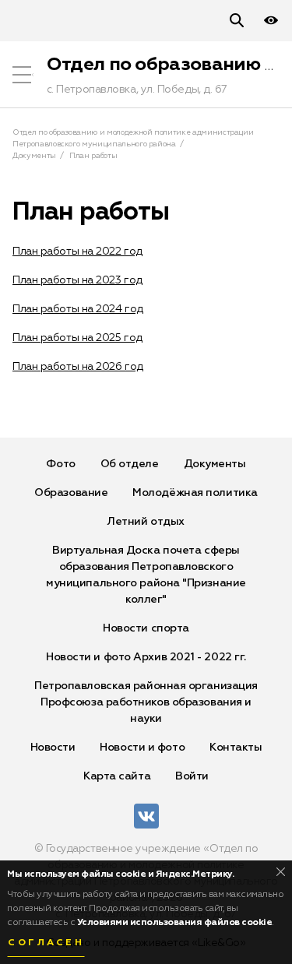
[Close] (280, 871)
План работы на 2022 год (77, 251)
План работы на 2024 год (77, 309)
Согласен (46, 943)
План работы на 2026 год (77, 366)
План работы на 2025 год (77, 337)
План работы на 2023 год (77, 280)
